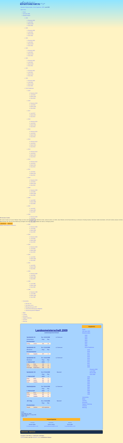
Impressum (13, 225)
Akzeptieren (3, 223)
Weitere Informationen (5, 225)
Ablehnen (10, 223)
